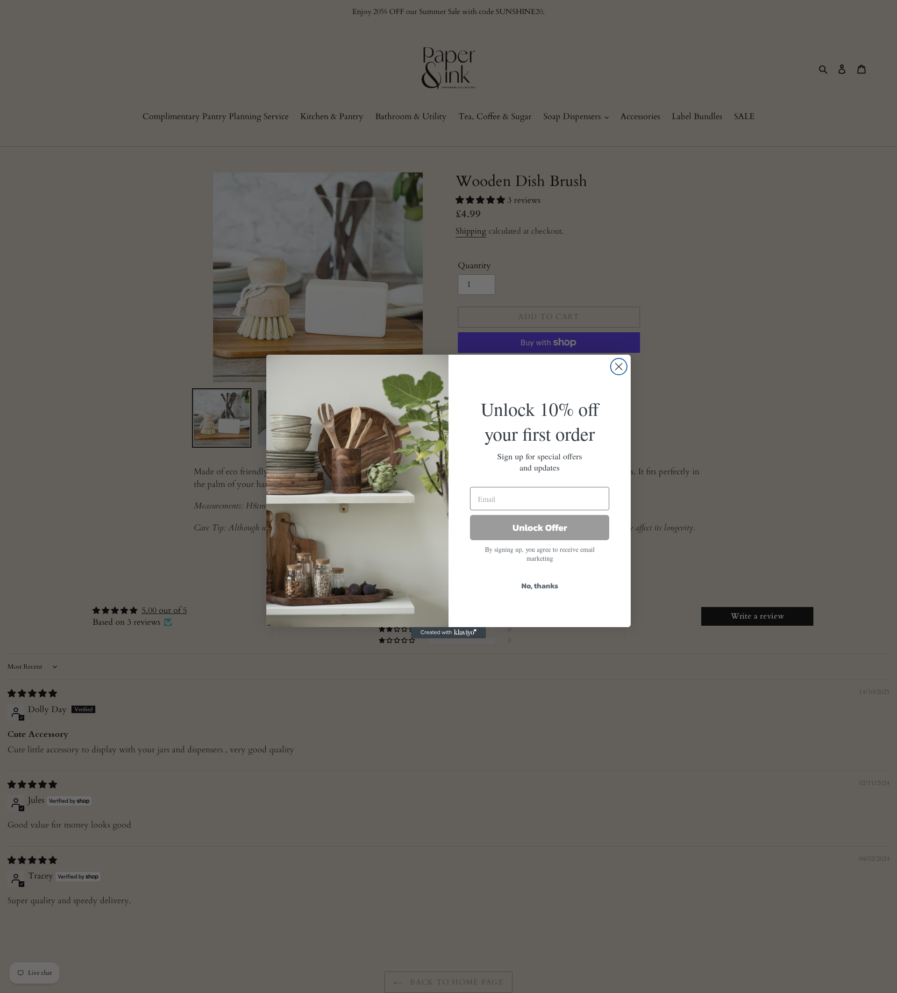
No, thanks (539, 585)
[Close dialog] (619, 366)
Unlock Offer (540, 528)
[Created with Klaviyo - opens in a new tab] (448, 632)
